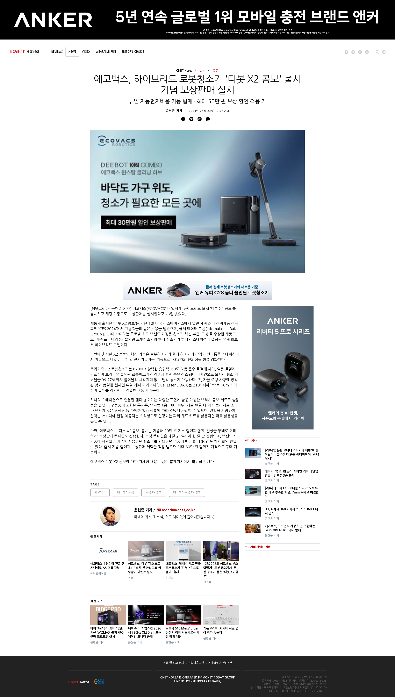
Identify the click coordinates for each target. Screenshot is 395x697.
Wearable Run (106, 51)
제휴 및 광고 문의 (173, 662)
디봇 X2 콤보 (153, 492)
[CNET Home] (26, 52)
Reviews (57, 51)
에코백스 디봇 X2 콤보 (187, 492)
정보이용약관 (196, 662)
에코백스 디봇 (125, 492)
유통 (216, 70)
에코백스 (100, 492)
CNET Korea (184, 70)
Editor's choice (133, 51)
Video (86, 51)
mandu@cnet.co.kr (178, 510)
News (72, 51)
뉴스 (203, 70)
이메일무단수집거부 (220, 662)
